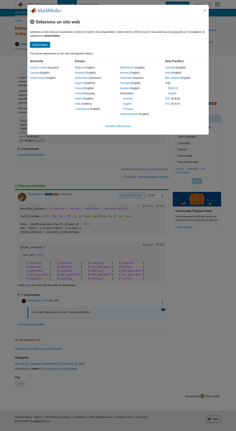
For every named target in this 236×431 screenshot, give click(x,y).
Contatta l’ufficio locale (118, 126)
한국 (167, 103)
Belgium (79, 67)
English (127, 103)
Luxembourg (82, 108)
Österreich (126, 77)
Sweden (124, 88)
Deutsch (128, 98)
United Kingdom (129, 114)
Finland (79, 88)
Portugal (125, 83)
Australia (170, 67)
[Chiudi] (204, 10)
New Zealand (172, 77)
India (168, 72)
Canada (34, 72)
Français (128, 108)
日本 (167, 98)
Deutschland (82, 77)
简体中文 (173, 88)
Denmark (80, 72)
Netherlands (127, 67)
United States (37, 77)
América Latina (38, 67)
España (79, 83)
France (79, 93)
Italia (78, 103)
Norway (124, 72)
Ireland (79, 98)
